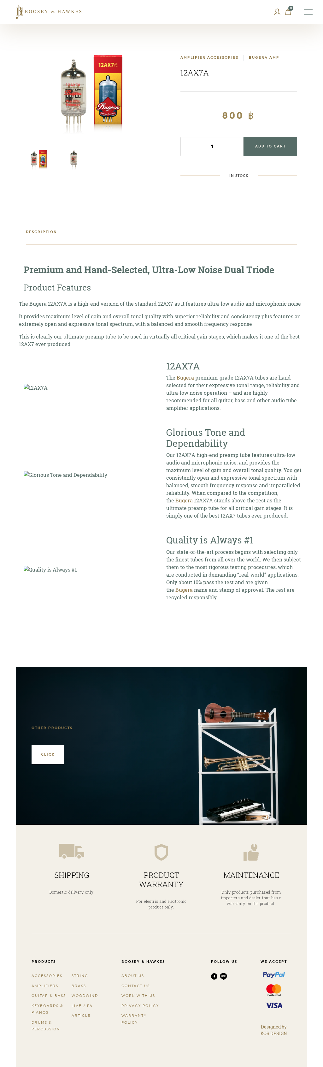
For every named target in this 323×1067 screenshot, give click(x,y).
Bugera (185, 377)
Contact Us (135, 986)
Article (81, 1016)
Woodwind (85, 996)
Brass (79, 986)
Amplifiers (45, 986)
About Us (132, 976)
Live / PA (82, 1006)
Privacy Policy (140, 1006)
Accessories (47, 976)
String (80, 976)
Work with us (138, 996)
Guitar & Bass (49, 996)
